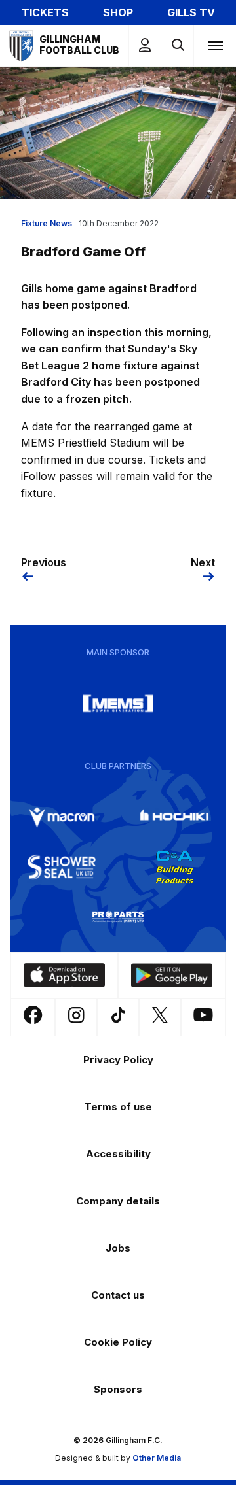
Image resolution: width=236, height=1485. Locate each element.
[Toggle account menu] (145, 45)
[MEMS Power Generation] (118, 703)
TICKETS (45, 12)
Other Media (156, 1458)
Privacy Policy (118, 1059)
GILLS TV (191, 12)
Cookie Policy (118, 1342)
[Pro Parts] (118, 916)
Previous (43, 562)
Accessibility (118, 1154)
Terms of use (118, 1107)
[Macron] (61, 817)
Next (203, 562)
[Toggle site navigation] (215, 45)
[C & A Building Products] (174, 867)
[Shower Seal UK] (61, 867)
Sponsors (118, 1389)
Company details (118, 1201)
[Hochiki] (174, 817)
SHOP (118, 12)
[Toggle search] (177, 45)
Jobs (118, 1248)
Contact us (118, 1295)
